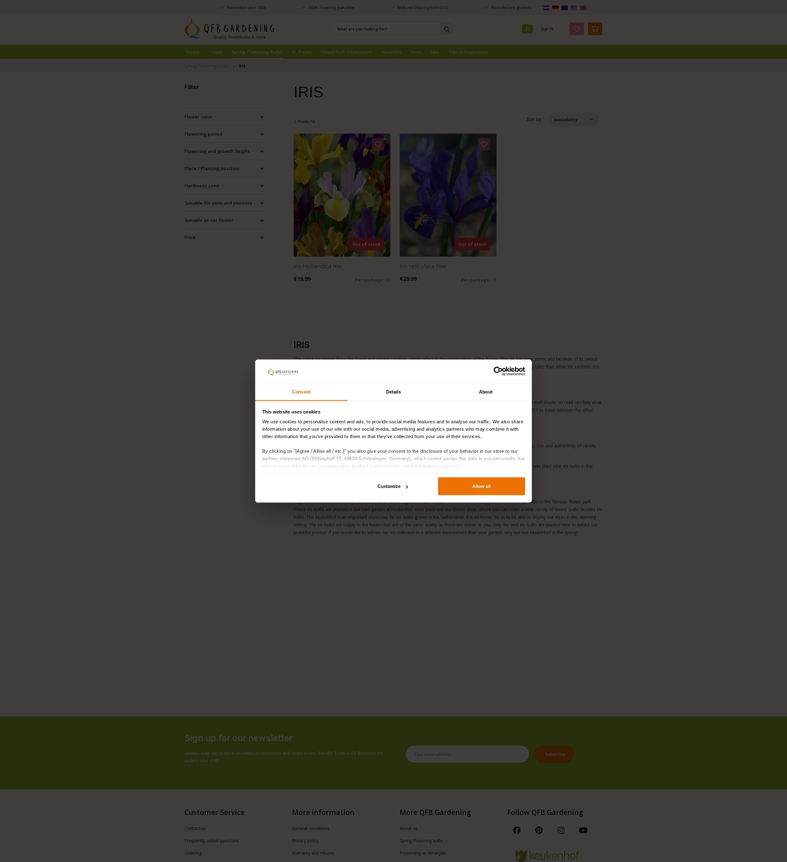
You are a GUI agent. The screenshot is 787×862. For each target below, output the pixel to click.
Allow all (481, 486)
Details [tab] (393, 391)
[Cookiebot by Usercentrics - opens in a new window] (498, 371)
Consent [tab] (301, 391)
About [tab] (485, 391)
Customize (389, 486)
